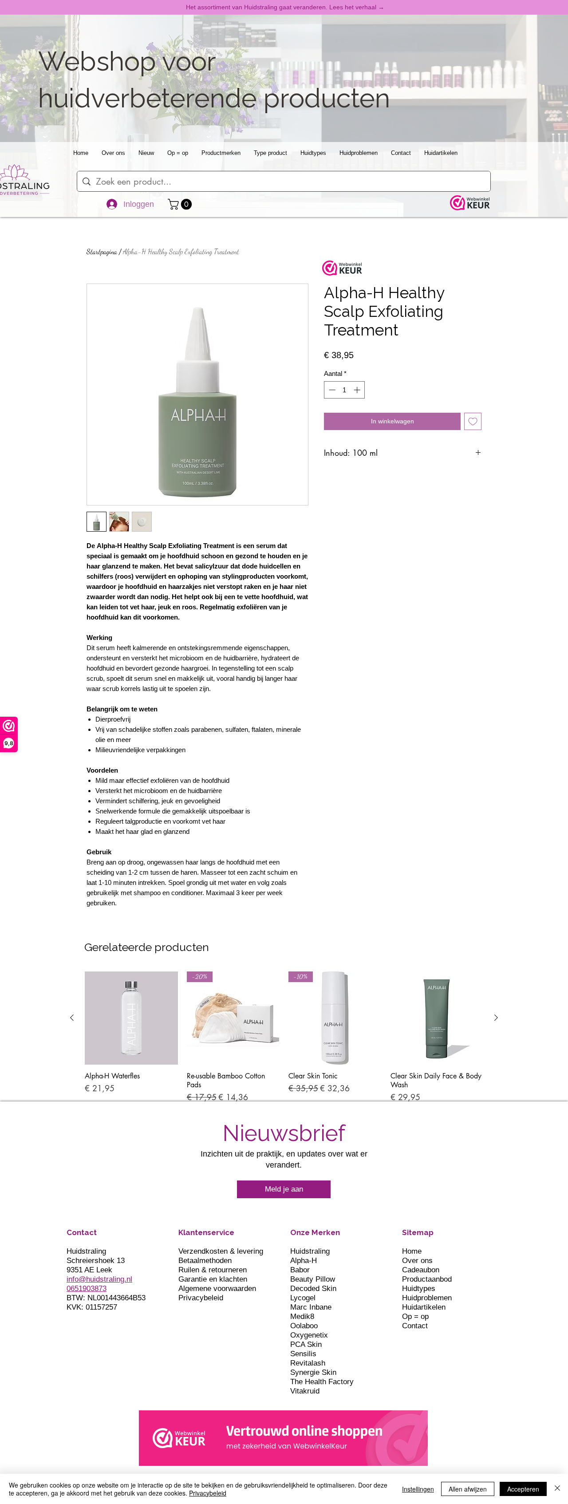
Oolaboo (304, 1326)
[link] (181, 204)
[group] (284, 1037)
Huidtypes (418, 1288)
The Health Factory (322, 1382)
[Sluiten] (557, 1489)
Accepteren (523, 1488)
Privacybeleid (200, 1298)
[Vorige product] (72, 1017)
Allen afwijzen (468, 1488)
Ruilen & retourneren (212, 1270)
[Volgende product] (496, 1017)
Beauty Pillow (312, 1279)
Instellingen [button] (418, 1488)
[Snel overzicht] (131, 1018)
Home (412, 1251)
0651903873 (86, 1288)
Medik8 (302, 1316)
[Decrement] (331, 390)
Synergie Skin (313, 1372)
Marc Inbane (310, 1307)
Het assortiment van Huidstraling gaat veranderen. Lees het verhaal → (285, 7)
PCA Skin (306, 1344)
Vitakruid (305, 1391)
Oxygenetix (309, 1335)
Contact (415, 1326)
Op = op (415, 1316)
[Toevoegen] (472, 421)
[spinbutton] (344, 390)
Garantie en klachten (212, 1279)
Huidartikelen (424, 1307)
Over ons (417, 1260)
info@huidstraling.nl (99, 1279)
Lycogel (303, 1298)
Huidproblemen (427, 1298)
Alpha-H (303, 1260)
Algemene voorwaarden (217, 1288)
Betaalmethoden (205, 1260)
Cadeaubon (420, 1270)
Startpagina (102, 251)
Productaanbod (427, 1279)
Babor (300, 1270)
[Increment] (358, 390)
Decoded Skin (313, 1288)
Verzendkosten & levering (220, 1251)
